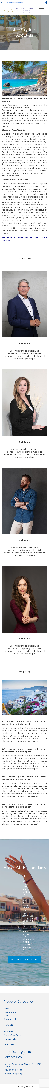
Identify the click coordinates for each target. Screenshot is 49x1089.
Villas (6, 1008)
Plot (6, 1015)
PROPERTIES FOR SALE (24, 959)
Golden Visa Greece (13, 1035)
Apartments (10, 1012)
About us (8, 1032)
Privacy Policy (10, 1039)
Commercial (10, 1019)
